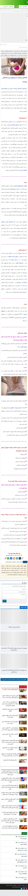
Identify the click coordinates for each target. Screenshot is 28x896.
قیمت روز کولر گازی (22, 862)
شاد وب (25, 868)
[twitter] (21, 889)
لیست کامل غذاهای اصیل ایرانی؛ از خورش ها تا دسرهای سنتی (10, 813)
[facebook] (24, 889)
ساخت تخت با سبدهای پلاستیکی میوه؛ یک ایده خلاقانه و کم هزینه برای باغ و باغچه (10, 772)
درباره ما (23, 885)
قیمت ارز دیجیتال (22, 850)
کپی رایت (7, 885)
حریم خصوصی (24, 887)
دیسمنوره (14, 562)
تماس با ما (19, 885)
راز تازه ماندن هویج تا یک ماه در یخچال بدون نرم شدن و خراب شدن (10, 827)
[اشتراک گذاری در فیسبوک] (11, 558)
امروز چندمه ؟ (23, 838)
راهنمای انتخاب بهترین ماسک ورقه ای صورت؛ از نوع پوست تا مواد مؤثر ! (10, 793)
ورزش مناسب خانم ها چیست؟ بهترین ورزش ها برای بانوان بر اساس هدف (10, 806)
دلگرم (25, 879)
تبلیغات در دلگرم (13, 885)
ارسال (4, 601)
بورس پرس (24, 856)
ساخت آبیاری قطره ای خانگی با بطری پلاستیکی (10, 800)
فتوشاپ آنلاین (14, 887)
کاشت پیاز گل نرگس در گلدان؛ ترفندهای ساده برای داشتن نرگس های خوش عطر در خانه (10, 820)
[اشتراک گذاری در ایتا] (14, 558)
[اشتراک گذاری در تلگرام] (17, 558)
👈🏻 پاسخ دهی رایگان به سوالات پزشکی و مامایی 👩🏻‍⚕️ (14, 679)
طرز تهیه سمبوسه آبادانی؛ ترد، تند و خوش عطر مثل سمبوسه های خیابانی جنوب (10, 787)
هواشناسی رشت (23, 874)
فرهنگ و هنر (23, 844)
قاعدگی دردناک (19, 562)
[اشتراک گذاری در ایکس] (20, 558)
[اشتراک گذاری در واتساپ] (8, 558)
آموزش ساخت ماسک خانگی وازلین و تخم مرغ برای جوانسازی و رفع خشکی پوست (10, 780)
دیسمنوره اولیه (8, 562)
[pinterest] (26, 889)
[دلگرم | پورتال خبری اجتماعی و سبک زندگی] (26, 2)
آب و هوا (19, 887)
